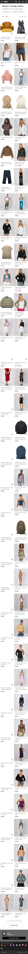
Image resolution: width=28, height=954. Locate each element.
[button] (2, 945)
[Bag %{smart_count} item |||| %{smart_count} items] (26, 1)
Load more (14, 925)
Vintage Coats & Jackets (18, 11)
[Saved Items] (23, 1)
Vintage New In (7, 11)
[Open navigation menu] (2, 1)
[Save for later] (12, 33)
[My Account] (19, 1)
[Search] (16, 1)
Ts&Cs (26, 952)
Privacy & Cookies (20, 952)
